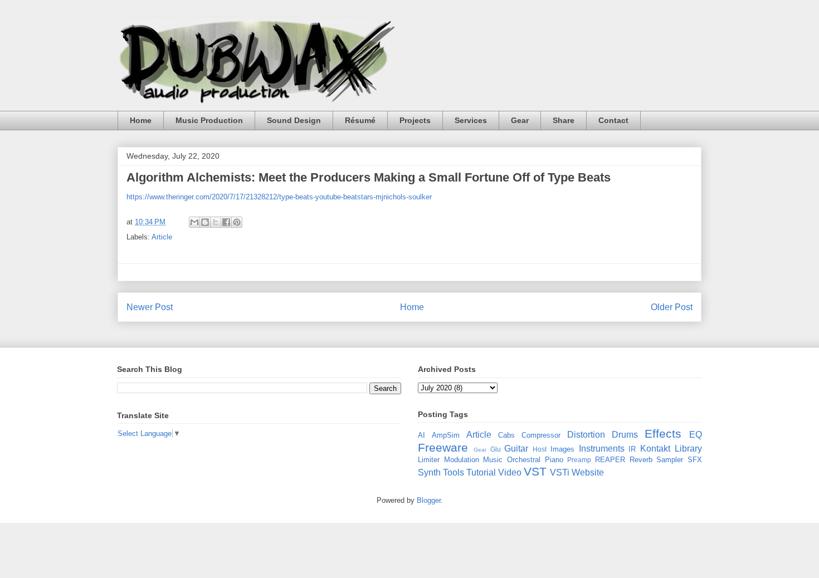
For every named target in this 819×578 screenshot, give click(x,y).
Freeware (443, 447)
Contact (613, 120)
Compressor (540, 435)
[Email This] (194, 222)
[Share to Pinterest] (236, 222)
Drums (625, 434)
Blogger (429, 500)
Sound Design (294, 120)
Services (471, 120)
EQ (695, 434)
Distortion (586, 434)
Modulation (461, 459)
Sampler (669, 459)
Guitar (516, 448)
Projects (415, 120)
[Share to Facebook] (226, 222)
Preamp (579, 459)
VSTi (559, 472)
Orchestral (523, 459)
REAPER (610, 459)
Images (562, 449)
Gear (520, 120)
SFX (695, 459)
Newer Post (149, 307)
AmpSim (446, 435)
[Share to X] (215, 222)
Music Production (209, 120)
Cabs (506, 435)
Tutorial (481, 472)
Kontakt (655, 448)
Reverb (641, 459)
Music (493, 459)
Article (162, 237)
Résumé (360, 120)
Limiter (429, 459)
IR (632, 449)
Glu (495, 449)
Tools (453, 472)
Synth (429, 472)
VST (535, 471)
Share (563, 120)
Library (688, 448)
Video (509, 472)
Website (588, 472)
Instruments (602, 448)
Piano (554, 459)
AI (421, 435)
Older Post (672, 307)
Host (540, 449)
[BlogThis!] (205, 222)
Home (141, 120)
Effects (663, 433)
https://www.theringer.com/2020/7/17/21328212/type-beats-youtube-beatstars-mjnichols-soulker (279, 197)
